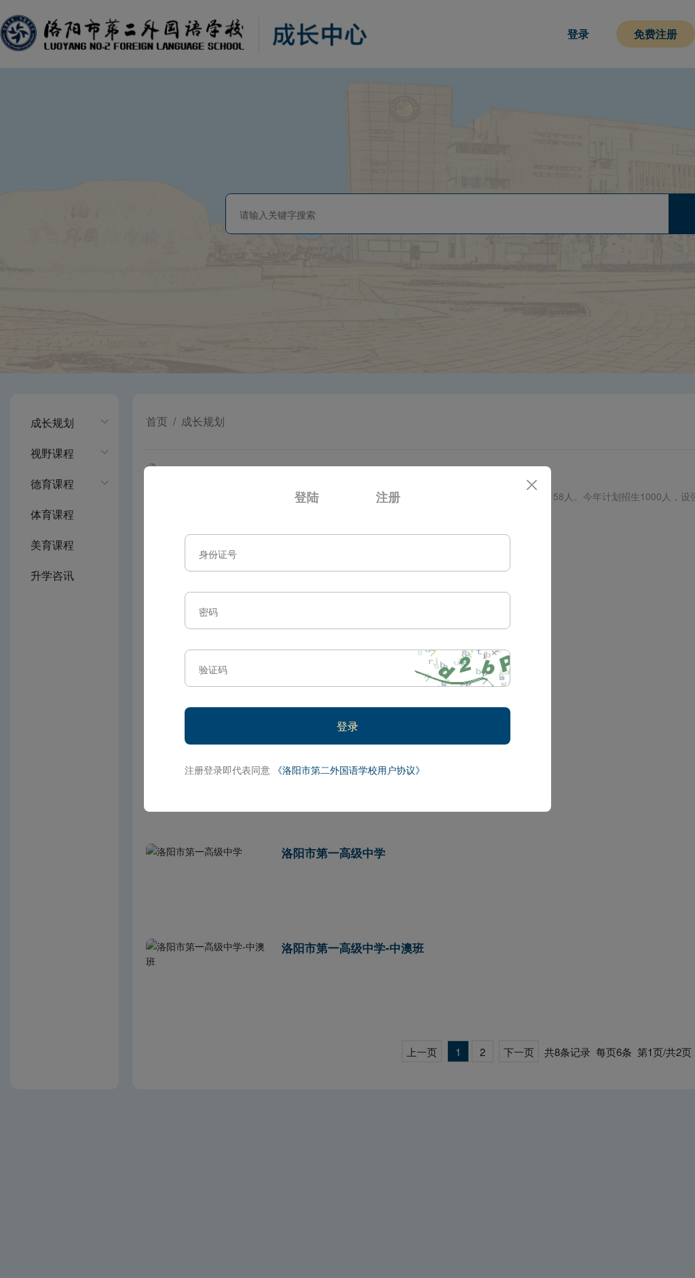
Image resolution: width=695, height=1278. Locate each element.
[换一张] (462, 668)
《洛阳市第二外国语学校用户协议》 (349, 769)
